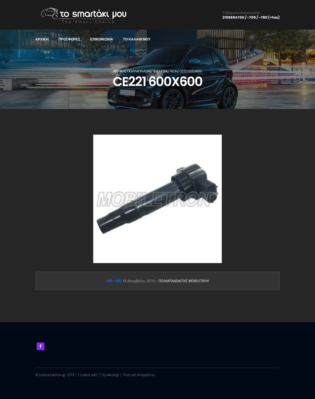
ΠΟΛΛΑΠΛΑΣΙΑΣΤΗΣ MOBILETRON (152, 71)
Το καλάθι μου (137, 39)
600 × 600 (114, 280)
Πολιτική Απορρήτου (139, 374)
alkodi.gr (113, 374)
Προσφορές (69, 39)
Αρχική (42, 39)
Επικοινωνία (101, 39)
